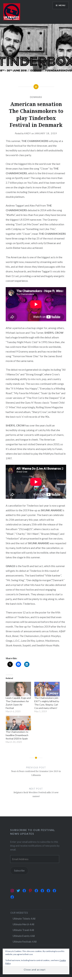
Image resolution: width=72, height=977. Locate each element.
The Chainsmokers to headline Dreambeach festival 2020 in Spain (17, 735)
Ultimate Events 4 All (24, 935)
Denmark (36, 97)
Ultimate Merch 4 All (23, 924)
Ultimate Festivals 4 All (25, 941)
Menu (62, 5)
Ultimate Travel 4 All (23, 930)
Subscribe (19, 870)
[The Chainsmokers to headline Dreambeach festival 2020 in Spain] (18, 723)
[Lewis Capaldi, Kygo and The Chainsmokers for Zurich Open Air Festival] (18, 689)
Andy (27, 133)
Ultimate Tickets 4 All (24, 918)
